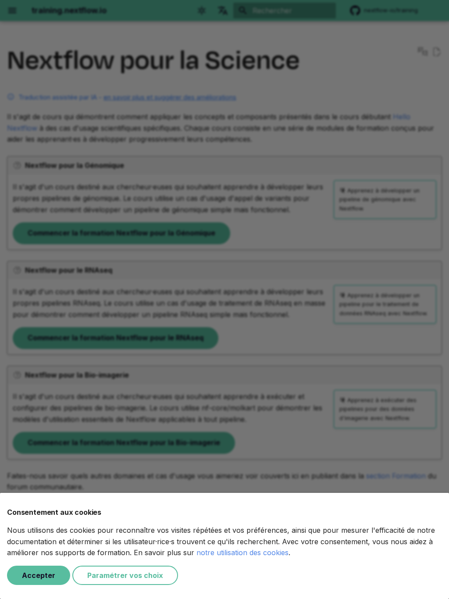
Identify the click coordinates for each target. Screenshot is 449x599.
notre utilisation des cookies (242, 552)
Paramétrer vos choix (125, 575)
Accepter (38, 575)
